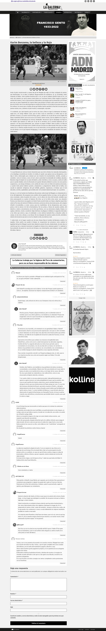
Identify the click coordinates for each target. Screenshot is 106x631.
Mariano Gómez (20, 539)
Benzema (35, 129)
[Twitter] (34, 89)
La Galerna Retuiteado (83, 229)
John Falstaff (20, 81)
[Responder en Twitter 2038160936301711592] (74, 242)
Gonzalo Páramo (79, 91)
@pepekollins (81, 231)
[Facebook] (31, 89)
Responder (62, 281)
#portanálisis (77, 252)
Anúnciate (93, 629)
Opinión (19, 37)
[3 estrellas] (38, 85)
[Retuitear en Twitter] (77, 229)
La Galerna (77, 97)
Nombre (13, 593)
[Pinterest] (40, 89)
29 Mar (89, 177)
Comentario (14, 576)
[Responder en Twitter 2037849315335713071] (74, 294)
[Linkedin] (37, 89)
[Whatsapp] (43, 89)
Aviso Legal (81, 629)
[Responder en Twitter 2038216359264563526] (74, 267)
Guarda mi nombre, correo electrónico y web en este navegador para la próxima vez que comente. (37, 617)
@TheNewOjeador (78, 234)
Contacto (87, 629)
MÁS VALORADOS (89, 85)
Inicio (13, 37)
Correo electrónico (16, 600)
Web (11, 607)
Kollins (75, 232)
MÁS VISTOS (76, 85)
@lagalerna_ (83, 177)
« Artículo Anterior (16, 255)
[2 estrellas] (37, 85)
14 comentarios (62, 81)
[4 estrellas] (39, 85)
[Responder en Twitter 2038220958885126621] (74, 225)
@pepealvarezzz (88, 234)
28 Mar (89, 272)
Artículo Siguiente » (60, 255)
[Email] (46, 89)
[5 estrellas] (41, 85)
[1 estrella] (36, 85)
